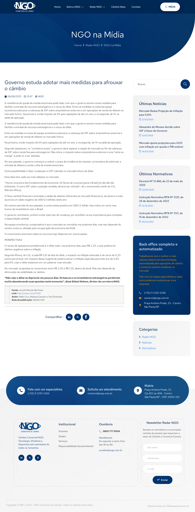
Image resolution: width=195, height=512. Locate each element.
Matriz (149, 386)
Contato (136, 6)
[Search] (185, 84)
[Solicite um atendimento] (81, 391)
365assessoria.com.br (177, 506)
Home (57, 6)
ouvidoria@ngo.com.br (110, 450)
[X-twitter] (30, 458)
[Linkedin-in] (21, 458)
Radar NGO (96, 6)
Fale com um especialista (45, 389)
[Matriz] (138, 391)
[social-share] (69, 317)
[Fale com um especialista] (21, 391)
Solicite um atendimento (105, 389)
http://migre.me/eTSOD (29, 293)
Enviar (164, 480)
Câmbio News (118, 6)
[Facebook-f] (38, 458)
